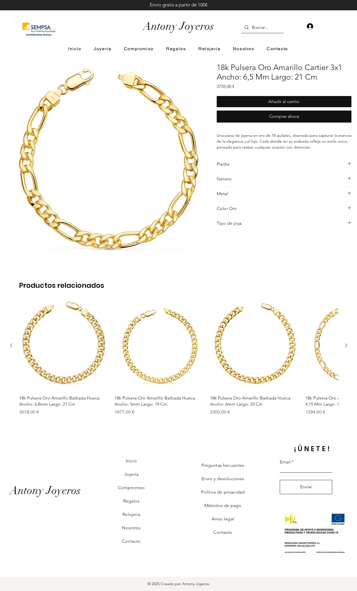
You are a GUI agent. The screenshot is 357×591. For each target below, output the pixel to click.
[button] (103, 49)
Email (285, 462)
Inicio (131, 460)
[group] (178, 358)
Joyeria (131, 474)
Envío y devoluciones (222, 478)
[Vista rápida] (64, 346)
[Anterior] (11, 345)
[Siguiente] (346, 345)
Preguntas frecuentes (222, 465)
